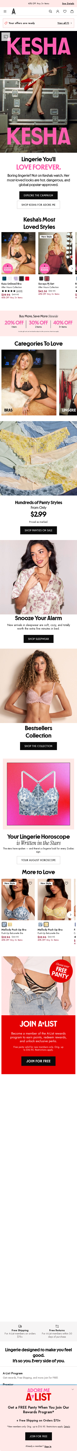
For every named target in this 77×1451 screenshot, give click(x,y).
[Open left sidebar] (5, 11)
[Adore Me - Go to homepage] (13, 11)
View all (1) (63, 23)
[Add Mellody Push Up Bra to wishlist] (30, 883)
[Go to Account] (57, 11)
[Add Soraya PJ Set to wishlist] (68, 237)
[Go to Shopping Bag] (72, 11)
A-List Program (13, 1373)
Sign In (47, 1446)
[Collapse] (72, 1389)
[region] (38, 382)
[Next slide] (72, 268)
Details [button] (67, 1426)
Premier (8, 1384)
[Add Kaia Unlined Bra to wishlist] (31, 237)
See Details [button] (68, 3)
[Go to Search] (50, 11)
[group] (39, 268)
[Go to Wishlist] (64, 11)
